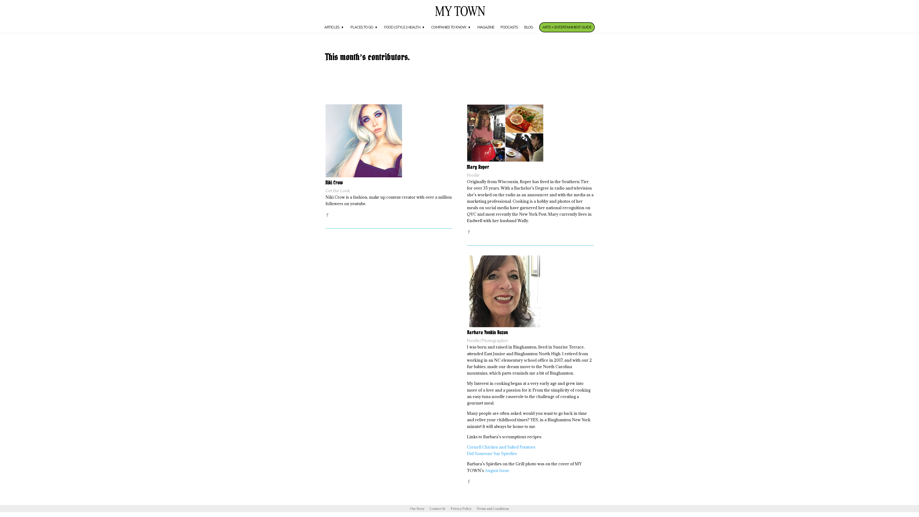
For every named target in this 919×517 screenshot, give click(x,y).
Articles (331, 28)
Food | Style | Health (402, 28)
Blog (528, 28)
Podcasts (509, 28)
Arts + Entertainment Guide (567, 27)
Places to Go (361, 28)
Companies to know (448, 28)
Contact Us (437, 509)
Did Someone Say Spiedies (492, 453)
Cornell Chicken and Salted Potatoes (501, 447)
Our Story (417, 509)
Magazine (485, 28)
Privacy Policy (461, 509)
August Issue (496, 470)
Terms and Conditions (493, 509)
